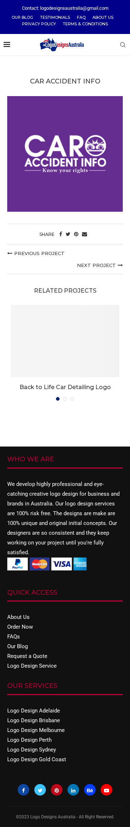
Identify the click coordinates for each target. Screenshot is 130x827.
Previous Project (39, 253)
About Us (102, 17)
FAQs (13, 636)
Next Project (96, 265)
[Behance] (90, 790)
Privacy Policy (39, 23)
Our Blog (22, 17)
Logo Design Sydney (31, 749)
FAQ (81, 17)
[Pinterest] (56, 790)
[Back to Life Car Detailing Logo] (65, 341)
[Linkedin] (73, 790)
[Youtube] (106, 790)
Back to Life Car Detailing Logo (65, 387)
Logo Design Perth (29, 740)
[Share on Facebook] (60, 234)
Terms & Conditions (85, 23)
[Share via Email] (84, 234)
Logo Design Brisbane (33, 720)
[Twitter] (40, 790)
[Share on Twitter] (68, 234)
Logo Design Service (32, 666)
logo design (64, 494)
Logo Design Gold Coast (36, 759)
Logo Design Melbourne (36, 730)
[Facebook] (23, 790)
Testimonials (55, 17)
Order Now (20, 627)
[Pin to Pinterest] (76, 234)
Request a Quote (27, 656)
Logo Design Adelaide (33, 710)
